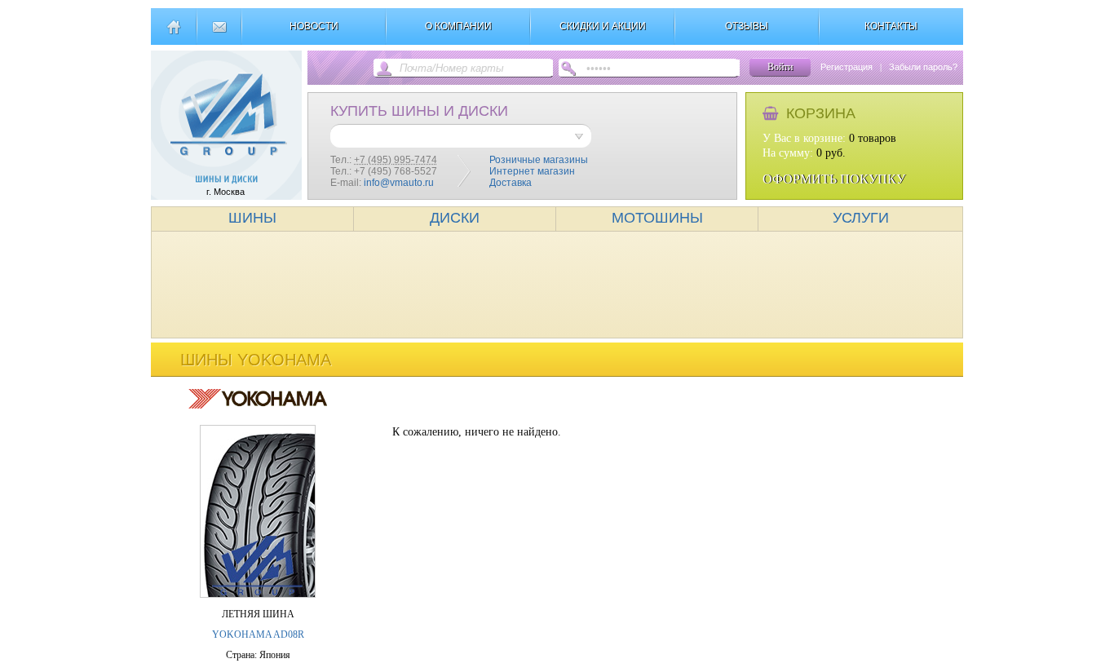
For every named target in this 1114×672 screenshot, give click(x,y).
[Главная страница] (173, 33)
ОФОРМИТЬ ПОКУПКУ (834, 179)
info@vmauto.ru (399, 182)
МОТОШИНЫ (657, 218)
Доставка (510, 182)
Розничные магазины (538, 160)
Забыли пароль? (923, 67)
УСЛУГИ (861, 218)
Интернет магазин (532, 171)
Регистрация (846, 67)
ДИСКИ (455, 218)
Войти (780, 67)
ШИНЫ (252, 218)
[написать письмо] (219, 33)
